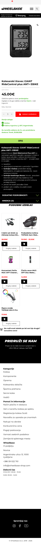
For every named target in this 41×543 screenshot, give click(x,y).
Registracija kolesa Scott (15, 413)
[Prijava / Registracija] (8, 2)
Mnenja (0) (8, 201)
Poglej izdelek (11, 248)
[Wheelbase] (12, 8)
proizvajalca (23, 99)
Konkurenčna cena (12, 426)
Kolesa (6, 372)
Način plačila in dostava (15, 405)
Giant (29, 101)
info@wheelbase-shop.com (16, 465)
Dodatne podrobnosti (14, 195)
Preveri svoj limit (34, 15)
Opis (20, 141)
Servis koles (9, 393)
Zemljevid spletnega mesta (16, 438)
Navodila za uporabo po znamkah (19, 417)
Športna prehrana (12, 389)
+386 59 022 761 (10, 461)
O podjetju (8, 446)
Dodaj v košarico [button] (4, 244)
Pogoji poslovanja (12, 430)
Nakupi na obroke (12, 422)
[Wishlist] (4, 2)
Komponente (9, 376)
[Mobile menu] (31, 9)
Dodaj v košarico (29, 114)
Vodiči (6, 397)
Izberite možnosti (24, 244)
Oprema (7, 380)
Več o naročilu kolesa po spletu (18, 409)
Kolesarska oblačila (12, 384)
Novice (6, 450)
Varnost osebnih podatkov (16, 434)
